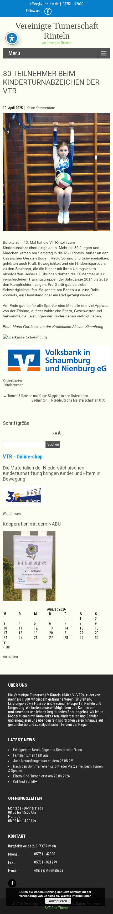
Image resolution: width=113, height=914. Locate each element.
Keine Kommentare (41, 108)
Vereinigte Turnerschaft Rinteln (56, 31)
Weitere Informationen (76, 896)
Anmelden (10, 657)
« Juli (7, 647)
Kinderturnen (12, 381)
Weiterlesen (12, 514)
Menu (14, 53)
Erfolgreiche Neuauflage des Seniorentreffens (47, 750)
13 (51, 628)
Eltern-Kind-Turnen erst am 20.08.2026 (41, 776)
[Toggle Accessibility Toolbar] (12, 38)
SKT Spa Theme (57, 908)
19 (36, 633)
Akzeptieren (58, 900)
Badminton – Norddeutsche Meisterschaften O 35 (71, 400)
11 (20, 628)
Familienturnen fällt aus (31, 755)
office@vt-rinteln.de (44, 4)
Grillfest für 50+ (25, 782)
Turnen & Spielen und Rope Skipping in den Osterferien (45, 396)
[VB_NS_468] (56, 374)
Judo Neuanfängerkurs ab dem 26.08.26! (43, 761)
